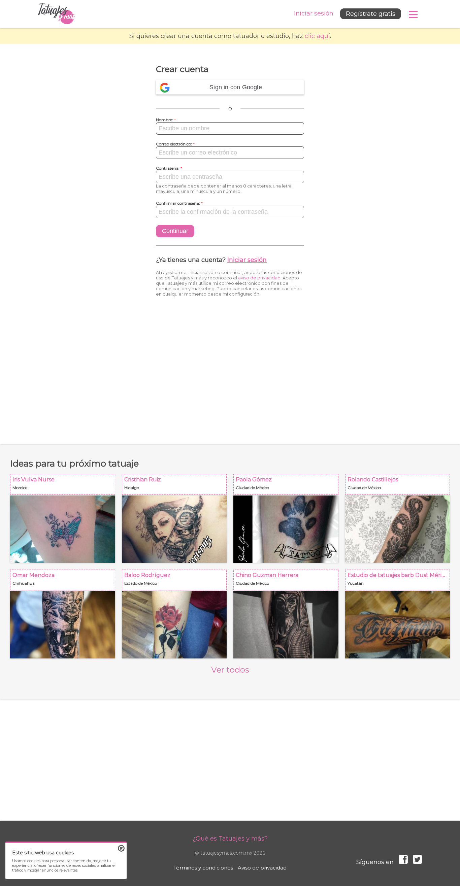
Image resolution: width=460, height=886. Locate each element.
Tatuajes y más (56, 14)
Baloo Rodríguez (176, 582)
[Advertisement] (230, 370)
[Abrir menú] (413, 14)
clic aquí (317, 36)
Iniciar (313, 13)
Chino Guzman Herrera (288, 582)
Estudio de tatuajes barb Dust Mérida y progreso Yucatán (400, 582)
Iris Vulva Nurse (64, 486)
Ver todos (230, 669)
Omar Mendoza (64, 582)
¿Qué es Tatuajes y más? (230, 838)
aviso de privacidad (259, 277)
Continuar (175, 231)
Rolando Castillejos (400, 486)
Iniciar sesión (247, 260)
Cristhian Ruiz (176, 486)
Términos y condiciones (203, 867)
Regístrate (370, 14)
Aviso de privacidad (262, 867)
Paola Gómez (288, 486)
